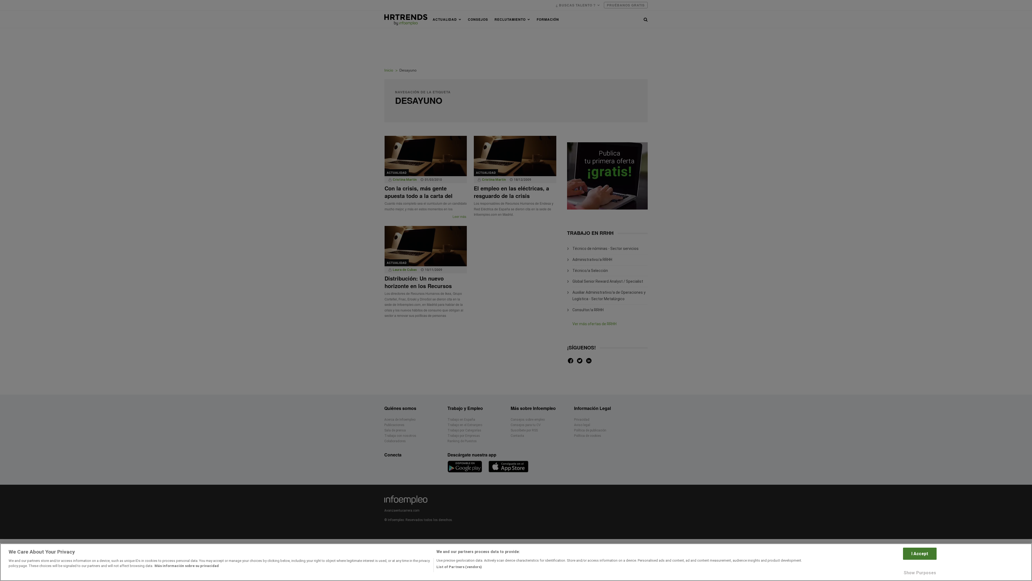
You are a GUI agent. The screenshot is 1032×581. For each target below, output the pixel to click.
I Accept (919, 553)
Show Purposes (920, 572)
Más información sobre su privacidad (187, 566)
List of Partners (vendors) (459, 567)
